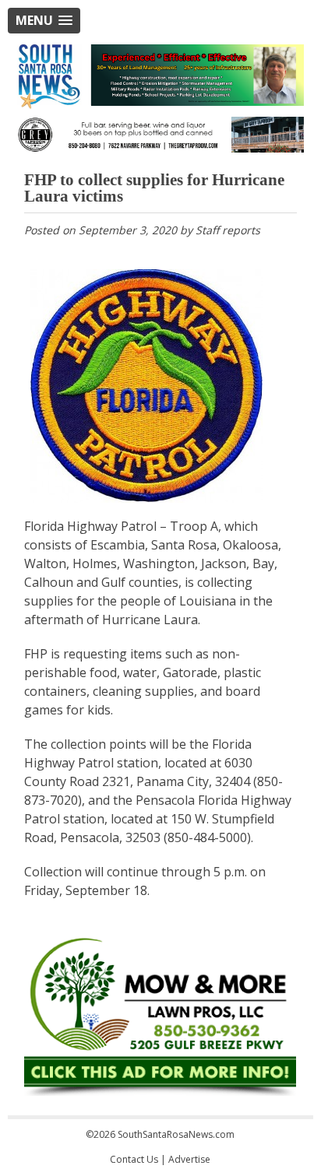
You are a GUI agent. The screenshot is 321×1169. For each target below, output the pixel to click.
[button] (44, 20)
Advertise (189, 1159)
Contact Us (134, 1159)
